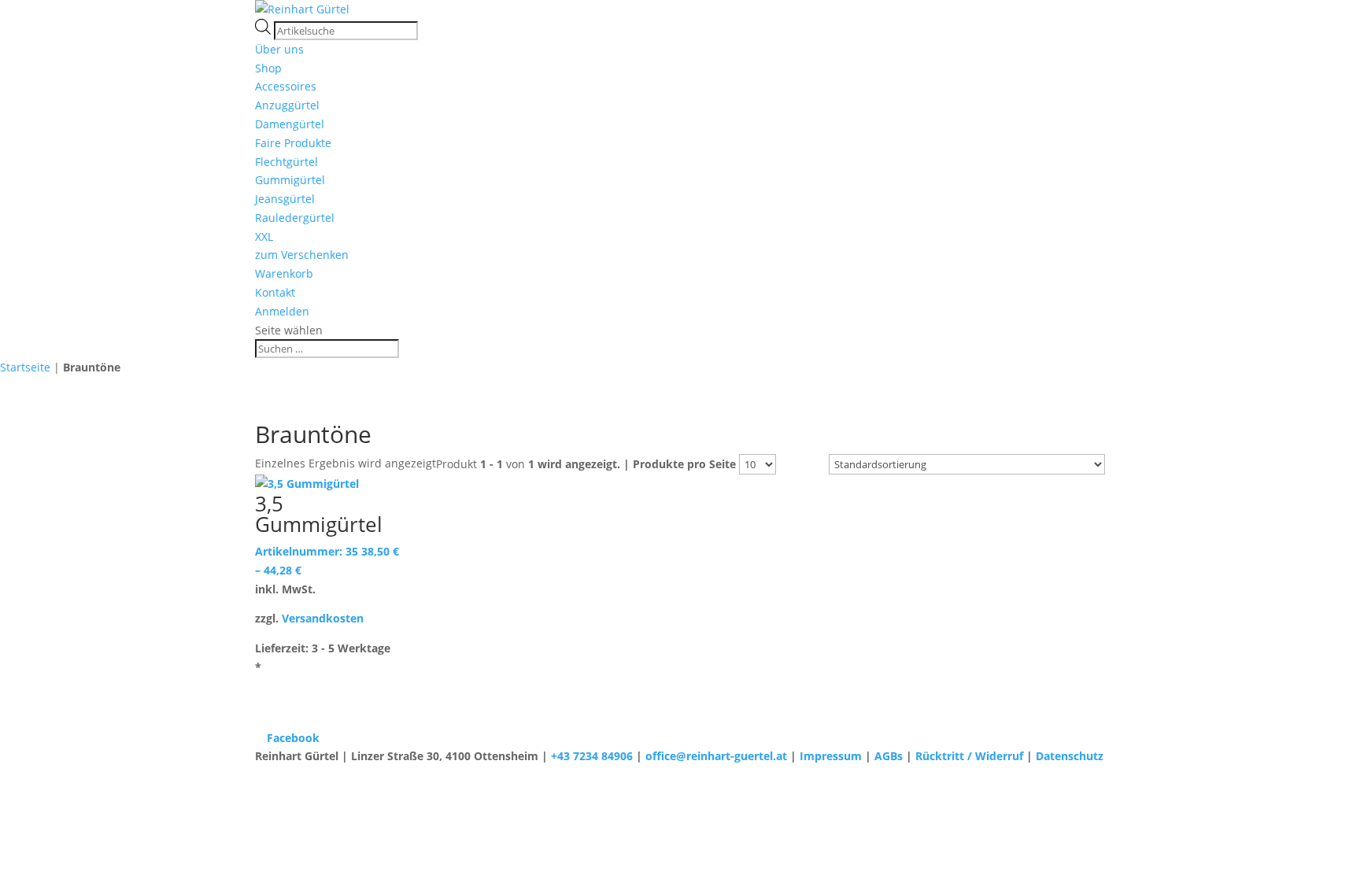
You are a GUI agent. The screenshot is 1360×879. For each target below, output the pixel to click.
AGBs (888, 755)
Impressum (831, 755)
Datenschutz (1069, 755)
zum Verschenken (302, 254)
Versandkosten (323, 618)
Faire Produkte (293, 142)
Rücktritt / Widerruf (969, 755)
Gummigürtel (290, 179)
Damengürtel (289, 123)
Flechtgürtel (286, 161)
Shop (268, 68)
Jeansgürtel (285, 198)
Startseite (25, 367)
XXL (264, 236)
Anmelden (282, 311)
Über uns (279, 49)
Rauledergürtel (294, 217)
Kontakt (275, 292)
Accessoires (285, 86)
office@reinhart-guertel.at (716, 755)
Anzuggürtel (287, 105)
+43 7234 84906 (592, 755)
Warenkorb (284, 273)
